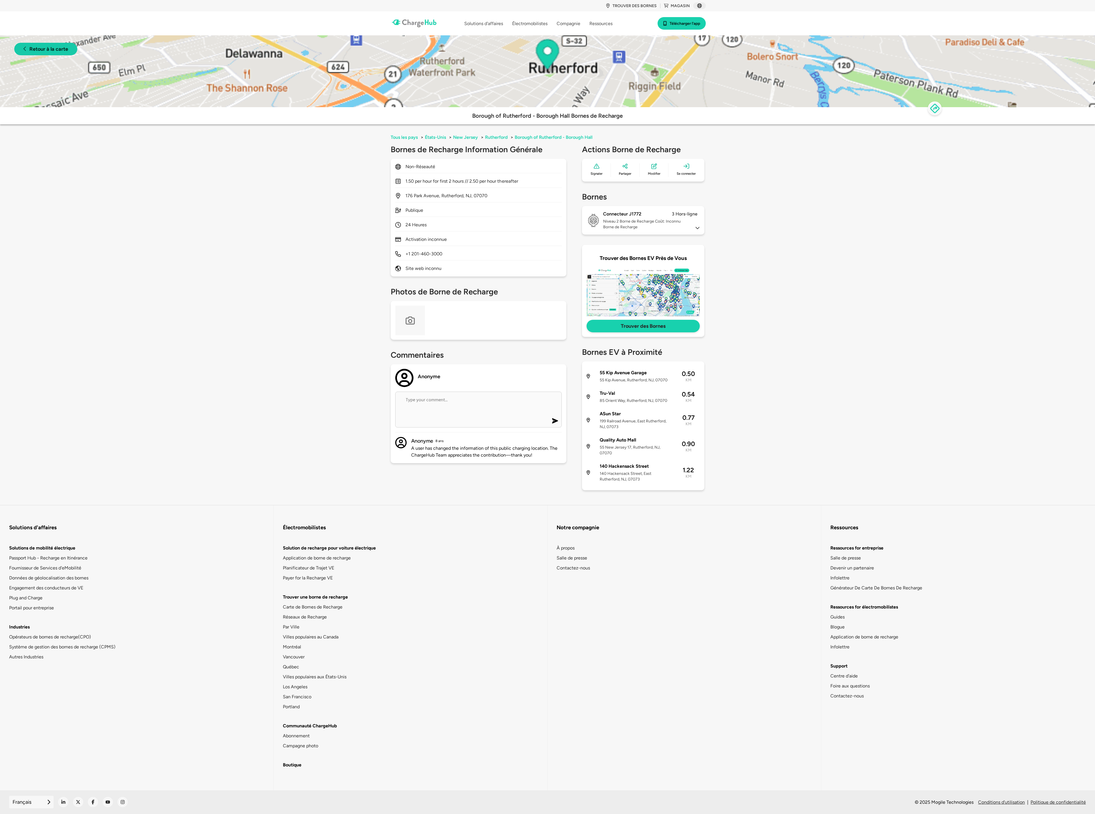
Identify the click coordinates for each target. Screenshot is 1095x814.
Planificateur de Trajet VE (308, 568)
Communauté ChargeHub (310, 725)
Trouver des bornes (635, 5)
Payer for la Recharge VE (308, 578)
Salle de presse (572, 558)
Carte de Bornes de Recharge (312, 607)
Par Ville (291, 627)
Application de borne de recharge (317, 558)
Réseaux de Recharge (305, 617)
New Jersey (465, 137)
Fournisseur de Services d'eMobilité (45, 568)
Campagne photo (300, 745)
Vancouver (294, 657)
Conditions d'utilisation (1001, 802)
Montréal (292, 647)
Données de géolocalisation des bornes (48, 578)
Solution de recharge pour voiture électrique (329, 548)
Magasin (680, 5)
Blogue (837, 627)
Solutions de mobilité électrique (42, 548)
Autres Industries (26, 657)
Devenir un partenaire (852, 568)
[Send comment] (555, 421)
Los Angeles (295, 686)
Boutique (292, 765)
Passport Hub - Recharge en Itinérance (48, 558)
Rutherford (496, 137)
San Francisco (297, 696)
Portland (291, 706)
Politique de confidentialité (1058, 802)
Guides (837, 617)
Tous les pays (404, 137)
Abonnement (296, 735)
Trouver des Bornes (643, 326)
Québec (291, 666)
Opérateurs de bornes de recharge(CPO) (50, 637)
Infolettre (839, 578)
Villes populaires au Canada (310, 637)
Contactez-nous (573, 568)
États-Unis (435, 137)
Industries (19, 627)
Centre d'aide (844, 676)
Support (838, 666)
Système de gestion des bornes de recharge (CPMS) (62, 647)
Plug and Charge (25, 598)
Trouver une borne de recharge (315, 597)
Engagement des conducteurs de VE (46, 588)
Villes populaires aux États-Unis (314, 676)
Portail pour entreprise (31, 607)
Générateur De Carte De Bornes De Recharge (876, 588)
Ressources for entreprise (856, 548)
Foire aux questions (850, 686)
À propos (566, 548)
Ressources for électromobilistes (864, 607)
